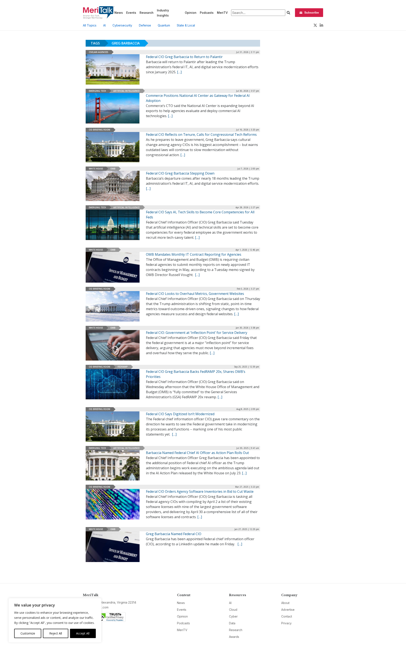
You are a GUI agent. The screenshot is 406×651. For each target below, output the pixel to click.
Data (232, 623)
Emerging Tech (97, 90)
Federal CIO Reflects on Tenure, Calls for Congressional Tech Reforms (201, 134)
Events (131, 12)
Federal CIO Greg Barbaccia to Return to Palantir (184, 56)
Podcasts (207, 12)
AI (104, 25)
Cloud (233, 609)
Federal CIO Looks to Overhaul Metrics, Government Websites (195, 293)
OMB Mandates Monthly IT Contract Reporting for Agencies (193, 254)
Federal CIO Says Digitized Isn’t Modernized (180, 414)
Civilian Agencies (98, 52)
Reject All (55, 633)
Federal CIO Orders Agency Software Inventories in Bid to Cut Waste (200, 491)
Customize (28, 633)
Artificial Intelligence (126, 90)
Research (147, 12)
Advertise (288, 609)
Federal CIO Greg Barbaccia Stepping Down (180, 173)
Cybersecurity (122, 25)
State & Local (186, 25)
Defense (145, 25)
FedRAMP (123, 366)
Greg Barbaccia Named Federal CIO (173, 534)
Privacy (286, 623)
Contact (286, 616)
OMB (112, 168)
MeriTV (222, 12)
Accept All (82, 633)
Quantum (164, 25)
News (118, 12)
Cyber (233, 616)
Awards (234, 637)
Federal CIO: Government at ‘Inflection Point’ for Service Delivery (196, 332)
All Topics (89, 25)
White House (96, 168)
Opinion (190, 12)
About (285, 603)
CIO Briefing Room (99, 129)
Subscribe (311, 12)
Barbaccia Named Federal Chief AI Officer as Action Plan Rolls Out (197, 452)
